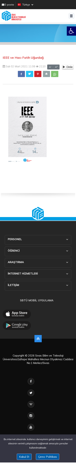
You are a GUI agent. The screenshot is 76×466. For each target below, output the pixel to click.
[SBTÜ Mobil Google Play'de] (17, 325)
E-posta (9, 4)
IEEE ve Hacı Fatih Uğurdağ (23, 58)
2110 (42, 66)
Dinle (69, 67)
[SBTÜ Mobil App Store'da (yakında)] (17, 314)
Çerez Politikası (47, 456)
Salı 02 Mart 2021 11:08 (20, 66)
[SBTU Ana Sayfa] (14, 16)
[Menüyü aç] (71, 16)
